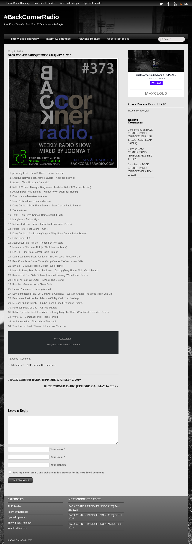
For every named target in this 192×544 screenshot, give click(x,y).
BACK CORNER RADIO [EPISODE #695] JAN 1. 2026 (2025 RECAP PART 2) (140, 136)
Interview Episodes (44, 3)
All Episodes (33, 365)
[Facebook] (168, 3)
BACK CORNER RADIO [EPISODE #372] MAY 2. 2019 (44, 380)
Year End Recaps (69, 3)
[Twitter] (161, 3)
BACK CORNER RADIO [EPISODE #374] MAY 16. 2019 (81, 386)
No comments (48, 365)
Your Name (56, 449)
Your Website (58, 464)
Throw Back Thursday (18, 3)
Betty (131, 148)
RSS (185, 3)
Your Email (56, 457)
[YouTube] (175, 3)
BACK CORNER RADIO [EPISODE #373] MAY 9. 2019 (39, 55)
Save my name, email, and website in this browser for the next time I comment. (58, 472)
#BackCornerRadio (18, 540)
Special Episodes (92, 3)
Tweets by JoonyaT (138, 110)
